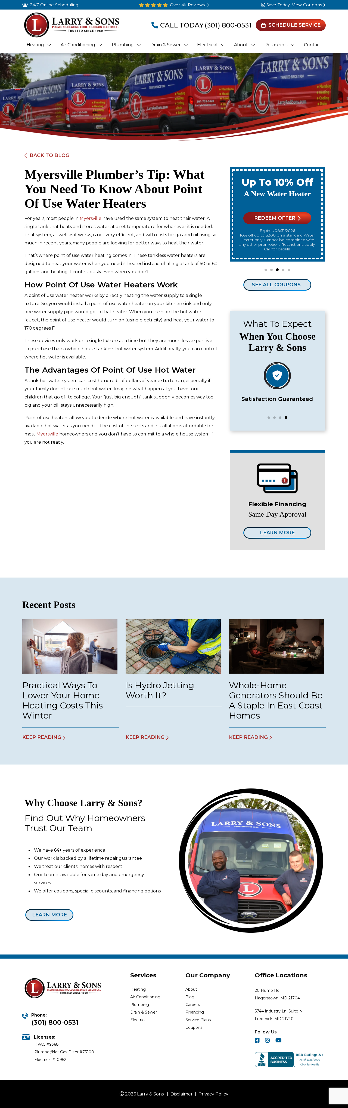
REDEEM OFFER (274, 218)
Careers (192, 1004)
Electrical (138, 1019)
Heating (138, 989)
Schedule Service (294, 25)
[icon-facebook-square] (258, 1041)
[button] (266, 270)
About (191, 989)
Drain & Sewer (143, 1012)
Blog (189, 997)
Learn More (277, 533)
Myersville (90, 218)
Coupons (193, 1027)
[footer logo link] (63, 989)
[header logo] (71, 25)
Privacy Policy (213, 1094)
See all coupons (276, 285)
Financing (194, 1012)
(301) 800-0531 (228, 25)
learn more (49, 915)
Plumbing (139, 1004)
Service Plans (198, 1019)
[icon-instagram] (268, 1041)
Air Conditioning (145, 997)
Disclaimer (181, 1094)
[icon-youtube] (279, 1041)
